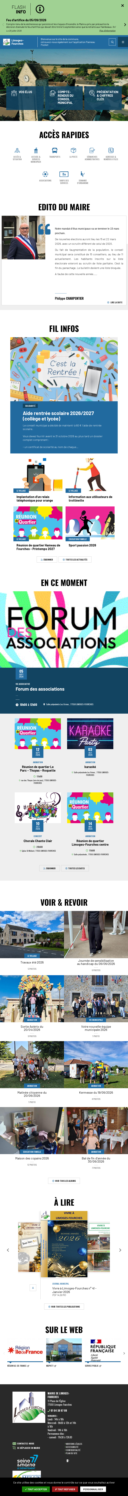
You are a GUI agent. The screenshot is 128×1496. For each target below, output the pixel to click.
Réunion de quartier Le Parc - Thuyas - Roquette (38, 768)
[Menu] (123, 42)
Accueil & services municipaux (36, 159)
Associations (45, 180)
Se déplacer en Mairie (28, 1448)
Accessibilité (72, 1446)
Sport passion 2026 (82, 545)
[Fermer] (122, 5)
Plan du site (71, 1453)
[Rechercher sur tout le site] (112, 41)
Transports (54, 156)
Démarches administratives (92, 157)
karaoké (90, 767)
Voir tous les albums (65, 1180)
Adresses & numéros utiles (111, 157)
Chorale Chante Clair (38, 841)
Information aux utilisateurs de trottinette (90, 498)
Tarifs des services (64, 181)
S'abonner (48, 559)
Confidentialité (73, 1450)
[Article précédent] (3, 24)
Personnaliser (93, 1489)
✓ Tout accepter (36, 1489)
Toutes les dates (76, 868)
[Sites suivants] (124, 1353)
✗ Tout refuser (65, 1489)
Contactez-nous (25, 1443)
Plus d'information (107, 30)
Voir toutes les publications (65, 1306)
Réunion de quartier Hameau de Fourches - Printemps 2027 (38, 547)
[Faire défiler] (64, 113)
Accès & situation (17, 157)
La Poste (73, 156)
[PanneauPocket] (68, 1461)
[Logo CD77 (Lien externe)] (27, 1462)
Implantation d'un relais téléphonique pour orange (35, 498)
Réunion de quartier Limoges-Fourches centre (90, 842)
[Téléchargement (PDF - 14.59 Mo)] (33, 1287)
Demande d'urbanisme (82, 181)
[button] (8, 1250)
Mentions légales (74, 1443)
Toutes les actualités (76, 559)
